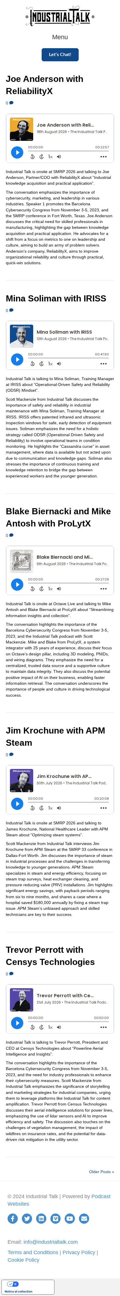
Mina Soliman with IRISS (56, 298)
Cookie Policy (23, 1260)
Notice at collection (18, 1291)
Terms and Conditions (33, 1252)
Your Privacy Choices (34, 1284)
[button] (60, 54)
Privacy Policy (79, 1252)
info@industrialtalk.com (51, 1242)
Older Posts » (101, 1171)
